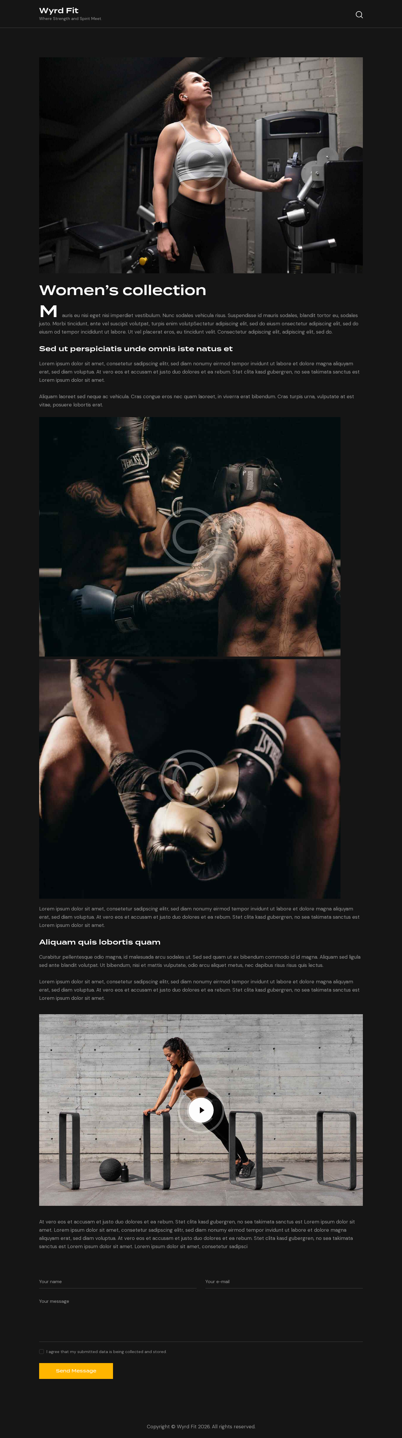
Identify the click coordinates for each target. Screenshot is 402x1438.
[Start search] (359, 14)
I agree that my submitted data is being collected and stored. (106, 1351)
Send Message (76, 1371)
